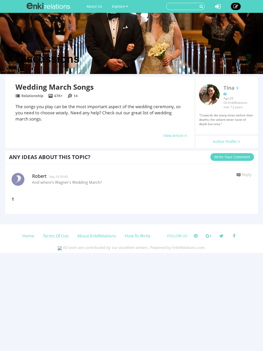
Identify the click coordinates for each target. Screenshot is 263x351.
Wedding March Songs (54, 87)
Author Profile (225, 141)
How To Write (138, 236)
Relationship (32, 95)
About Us (94, 6)
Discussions (46, 59)
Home (28, 236)
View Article (173, 135)
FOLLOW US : (178, 235)
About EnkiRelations (96, 236)
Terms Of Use (56, 236)
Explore (119, 6)
